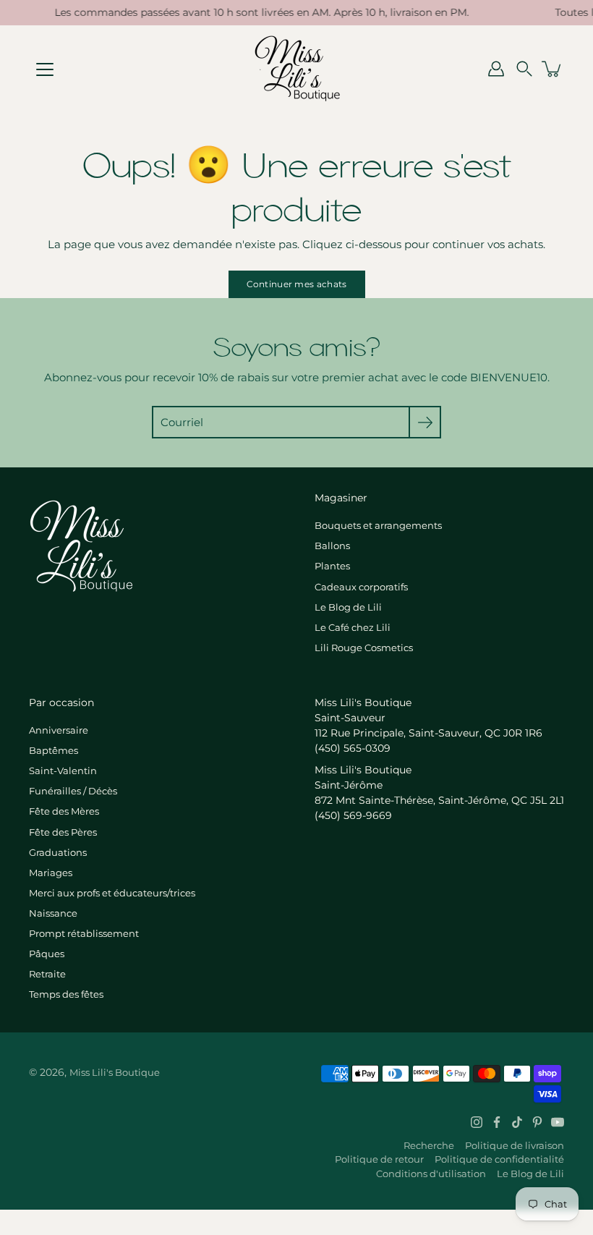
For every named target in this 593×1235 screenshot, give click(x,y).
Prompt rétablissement (84, 933)
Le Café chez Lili (353, 627)
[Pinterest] (537, 1122)
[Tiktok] (517, 1122)
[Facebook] (496, 1122)
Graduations (58, 852)
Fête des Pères (63, 832)
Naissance (53, 913)
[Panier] (552, 68)
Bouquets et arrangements (378, 525)
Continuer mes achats (297, 284)
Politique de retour (379, 1159)
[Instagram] (476, 1122)
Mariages (50, 872)
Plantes (332, 566)
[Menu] (45, 69)
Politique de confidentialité (499, 1159)
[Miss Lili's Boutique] (296, 69)
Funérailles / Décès (73, 791)
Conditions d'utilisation (431, 1173)
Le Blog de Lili (348, 607)
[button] (524, 69)
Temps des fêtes (66, 994)
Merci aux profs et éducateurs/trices (112, 893)
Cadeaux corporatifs (361, 587)
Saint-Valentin (63, 770)
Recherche (429, 1145)
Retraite (47, 974)
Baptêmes (53, 750)
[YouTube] (557, 1122)
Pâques (46, 953)
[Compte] (496, 68)
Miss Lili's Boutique (114, 1072)
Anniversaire (58, 730)
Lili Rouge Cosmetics (364, 647)
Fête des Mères (64, 811)
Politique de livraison (514, 1145)
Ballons (332, 545)
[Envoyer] (425, 422)
